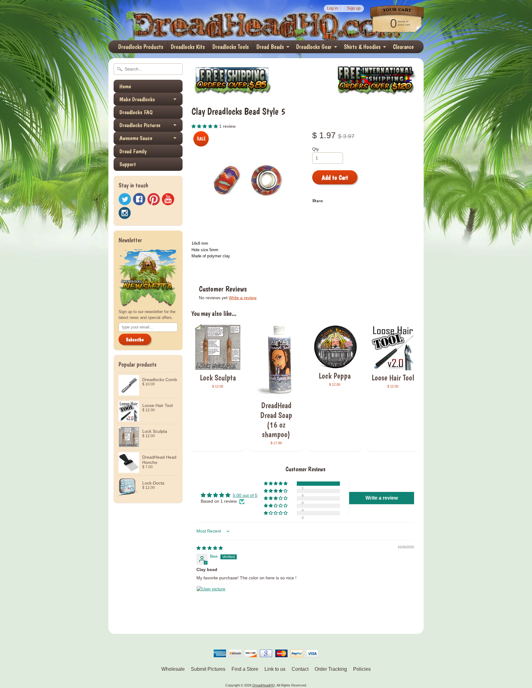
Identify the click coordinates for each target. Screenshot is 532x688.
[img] (209, 548)
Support (127, 164)
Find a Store (245, 669)
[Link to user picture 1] (211, 600)
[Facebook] (139, 199)
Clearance (403, 46)
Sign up (354, 8)
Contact (300, 669)
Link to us (274, 669)
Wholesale (173, 669)
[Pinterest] (153, 199)
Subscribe (135, 340)
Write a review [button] (381, 498)
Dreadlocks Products (140, 46)
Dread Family (133, 151)
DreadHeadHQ (174, 20)
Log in (332, 8)
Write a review (242, 298)
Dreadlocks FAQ (136, 112)
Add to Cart (335, 177)
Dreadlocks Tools (230, 46)
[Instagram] (125, 213)
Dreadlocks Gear (314, 46)
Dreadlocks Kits (188, 46)
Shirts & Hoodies (362, 46)
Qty (315, 149)
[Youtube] (168, 199)
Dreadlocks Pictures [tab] (139, 125)
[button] (205, 126)
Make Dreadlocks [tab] (137, 99)
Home (125, 86)
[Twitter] (125, 199)
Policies (362, 669)
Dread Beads (270, 46)
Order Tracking (331, 669)
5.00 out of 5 (245, 495)
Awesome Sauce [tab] (135, 138)
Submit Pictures (208, 669)
